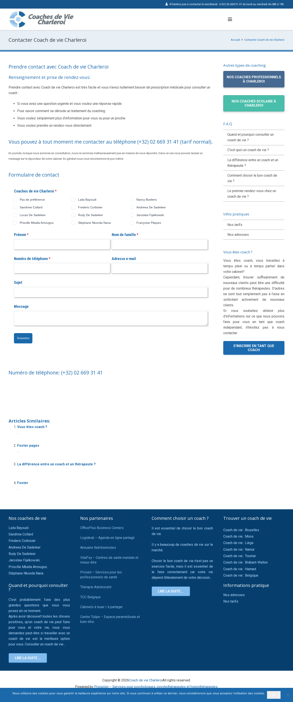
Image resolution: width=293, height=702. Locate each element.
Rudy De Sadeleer (22, 554)
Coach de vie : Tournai (239, 556)
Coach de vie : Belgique (240, 575)
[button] (230, 19)
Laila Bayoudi (19, 528)
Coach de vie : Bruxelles (241, 530)
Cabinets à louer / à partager (101, 607)
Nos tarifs (234, 225)
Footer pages (28, 445)
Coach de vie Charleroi (145, 680)
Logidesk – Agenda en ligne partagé (107, 538)
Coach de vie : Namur (239, 549)
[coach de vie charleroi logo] (42, 19)
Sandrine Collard (21, 534)
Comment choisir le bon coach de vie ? (252, 178)
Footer (22, 483)
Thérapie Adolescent (95, 587)
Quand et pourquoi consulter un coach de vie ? (250, 137)
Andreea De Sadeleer (25, 547)
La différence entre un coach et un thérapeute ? (56, 464)
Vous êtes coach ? (32, 427)
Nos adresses (238, 235)
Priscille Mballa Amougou (28, 567)
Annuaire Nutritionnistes (98, 548)
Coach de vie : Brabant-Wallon (245, 562)
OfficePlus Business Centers (102, 528)
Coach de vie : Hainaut (239, 569)
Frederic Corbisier (22, 541)
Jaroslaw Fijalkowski (24, 560)
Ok (274, 694)
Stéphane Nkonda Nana (26, 573)
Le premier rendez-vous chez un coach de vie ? (251, 193)
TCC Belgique (90, 597)
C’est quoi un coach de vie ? (248, 150)
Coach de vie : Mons (238, 536)
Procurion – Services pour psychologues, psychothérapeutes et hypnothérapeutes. (156, 687)
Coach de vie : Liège (238, 543)
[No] (287, 695)
